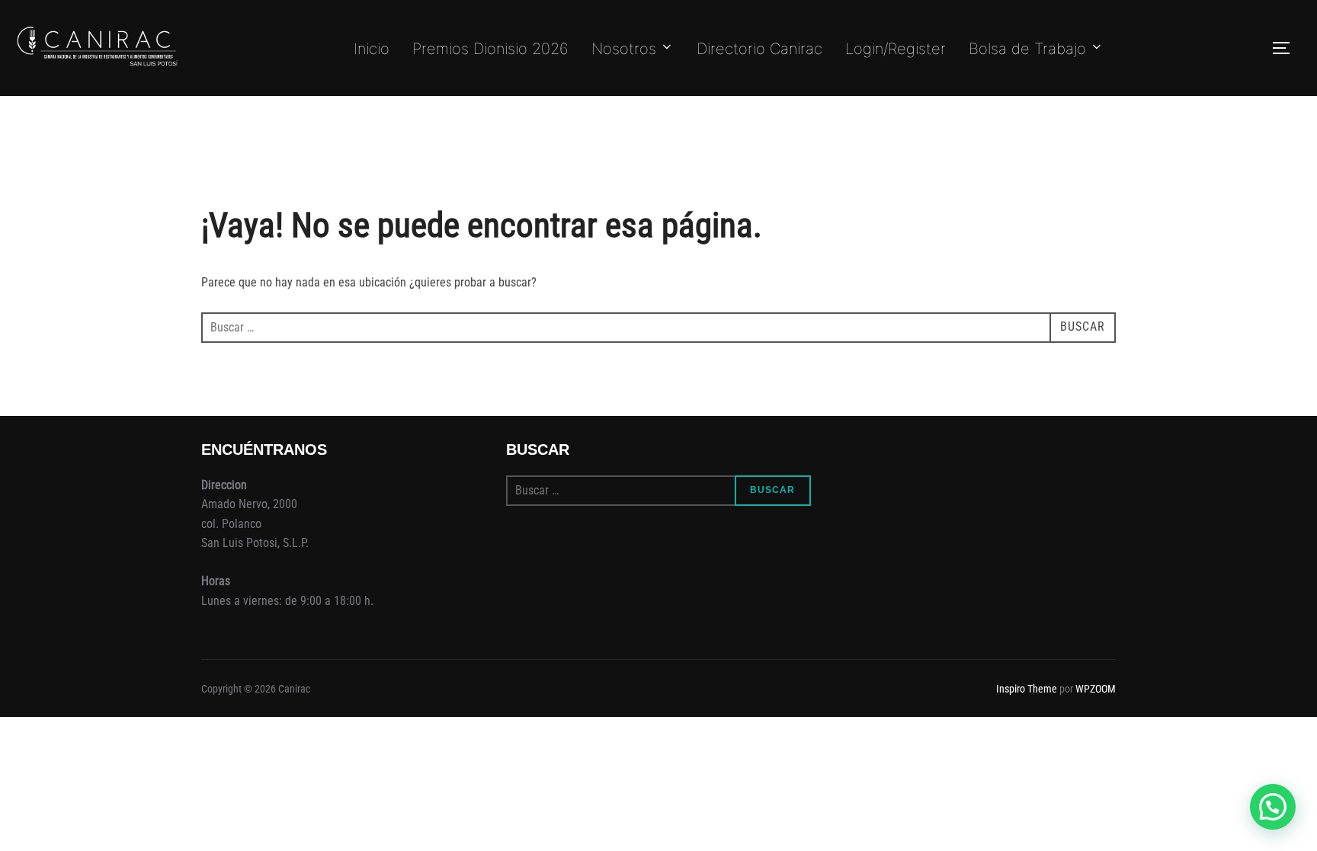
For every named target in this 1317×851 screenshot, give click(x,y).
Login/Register (895, 49)
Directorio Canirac (759, 49)
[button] (1273, 807)
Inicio (371, 49)
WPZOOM (1095, 689)
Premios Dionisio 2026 (490, 49)
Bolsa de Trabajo (1027, 49)
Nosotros (623, 49)
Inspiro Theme (1026, 689)
